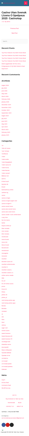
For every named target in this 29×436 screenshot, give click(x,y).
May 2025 (4, 124)
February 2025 (6, 132)
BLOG (19, 402)
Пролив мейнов (6, 352)
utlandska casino (6, 344)
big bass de (5, 184)
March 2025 (5, 129)
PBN (3, 278)
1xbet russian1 (6, 173)
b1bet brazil (5, 181)
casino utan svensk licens (9, 209)
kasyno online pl (6, 225)
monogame (5, 253)
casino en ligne (6, 198)
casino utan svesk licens (8, 212)
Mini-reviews (5, 234)
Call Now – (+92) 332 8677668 (10, 411)
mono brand (5, 239)
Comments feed (6, 385)
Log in (3, 380)
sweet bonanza (6, 333)
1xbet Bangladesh (7, 162)
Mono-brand (5, 245)
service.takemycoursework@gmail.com (13, 418)
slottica (4, 325)
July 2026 (4, 88)
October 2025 (6, 110)
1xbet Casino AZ (6, 165)
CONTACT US (10, 406)
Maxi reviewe (5, 228)
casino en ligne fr (6, 203)
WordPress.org (6, 388)
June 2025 (4, 121)
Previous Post (14, 28)
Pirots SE (4, 289)
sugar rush (5, 328)
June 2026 (4, 91)
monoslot (4, 256)
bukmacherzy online (7, 189)
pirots (3, 286)
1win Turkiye (5, 151)
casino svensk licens (7, 206)
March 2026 (5, 96)
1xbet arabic (5, 159)
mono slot (4, 242)
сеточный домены (7, 366)
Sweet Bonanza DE (7, 336)
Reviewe (4, 308)
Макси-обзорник (7, 350)
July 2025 (4, 118)
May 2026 (4, 93)
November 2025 (6, 107)
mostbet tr (5, 267)
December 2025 (6, 104)
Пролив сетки (6, 355)
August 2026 (5, 85)
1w (2, 145)
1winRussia (5, 154)
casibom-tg (5, 192)
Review (4, 306)
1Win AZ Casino (6, 148)
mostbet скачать (7, 270)
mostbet (4, 259)
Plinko (3, 292)
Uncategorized (6, 341)
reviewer (4, 311)
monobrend (5, 250)
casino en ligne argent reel (9, 201)
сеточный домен (7, 363)
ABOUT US (20, 406)
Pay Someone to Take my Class (14, 399)
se (3, 21)
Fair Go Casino (6, 220)
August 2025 (5, 115)
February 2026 (6, 99)
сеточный (4, 361)
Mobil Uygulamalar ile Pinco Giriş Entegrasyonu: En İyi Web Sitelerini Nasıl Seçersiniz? (13, 66)
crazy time (5, 217)
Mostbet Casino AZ (7, 261)
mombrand (5, 236)
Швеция (4, 369)
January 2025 (5, 135)
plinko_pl (4, 297)
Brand (3, 187)
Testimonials (11, 402)
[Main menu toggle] (25, 3)
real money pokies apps (8, 303)
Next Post (14, 33)
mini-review (5, 231)
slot (3, 317)
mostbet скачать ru (7, 272)
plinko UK (4, 294)
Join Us (14, 395)
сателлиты (5, 358)
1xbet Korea (5, 167)
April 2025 (5, 127)
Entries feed (5, 382)
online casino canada (7, 275)
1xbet (3, 156)
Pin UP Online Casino (7, 283)
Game (3, 223)
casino (3, 195)
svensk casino (5, 330)
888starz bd (5, 176)
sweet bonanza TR (7, 339)
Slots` (3, 322)
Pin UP (3, 281)
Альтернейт (5, 347)
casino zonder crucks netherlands (11, 214)
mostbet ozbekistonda (8, 264)
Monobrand (5, 247)
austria (3, 178)
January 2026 (5, 102)
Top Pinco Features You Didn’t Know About (14, 52)
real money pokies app (8, 300)
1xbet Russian (6, 170)
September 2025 (6, 113)
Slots (3, 319)
